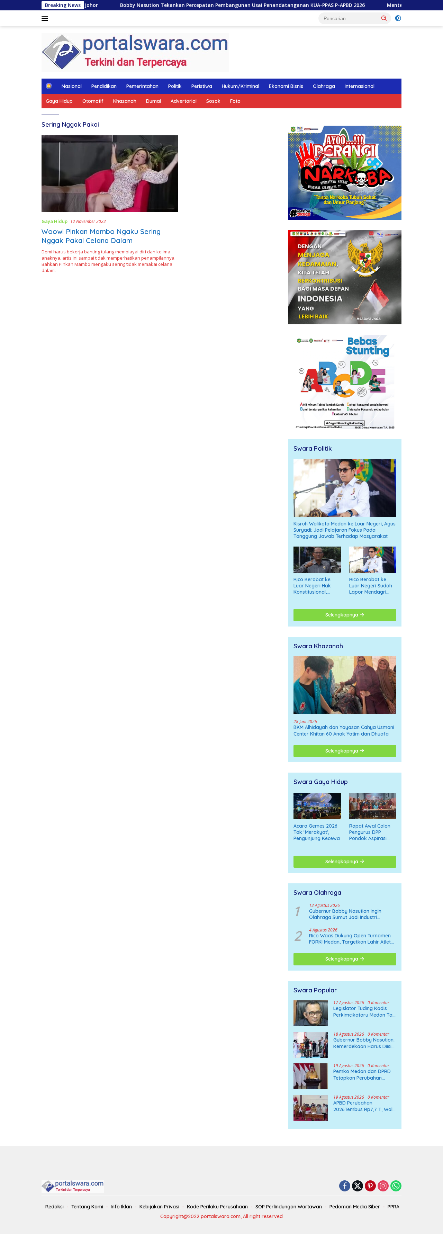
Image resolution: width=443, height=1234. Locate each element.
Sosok (213, 101)
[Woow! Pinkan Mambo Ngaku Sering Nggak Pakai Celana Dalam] (110, 173)
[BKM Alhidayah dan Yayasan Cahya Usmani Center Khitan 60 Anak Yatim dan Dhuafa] (344, 685)
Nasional (72, 86)
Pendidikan (104, 86)
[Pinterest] (370, 1186)
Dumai (153, 101)
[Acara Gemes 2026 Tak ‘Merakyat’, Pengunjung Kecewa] (317, 806)
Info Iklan (121, 1207)
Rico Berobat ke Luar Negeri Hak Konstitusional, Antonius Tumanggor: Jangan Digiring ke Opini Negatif (317, 585)
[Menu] (46, 18)
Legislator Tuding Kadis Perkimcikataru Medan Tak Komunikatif (364, 1011)
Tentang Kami (87, 1207)
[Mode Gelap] (398, 18)
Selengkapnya (342, 615)
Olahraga (324, 86)
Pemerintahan (142, 86)
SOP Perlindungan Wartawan (288, 1207)
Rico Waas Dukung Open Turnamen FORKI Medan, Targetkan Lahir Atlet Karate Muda (350, 939)
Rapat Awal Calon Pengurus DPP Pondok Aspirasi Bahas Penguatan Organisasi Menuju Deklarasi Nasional (370, 832)
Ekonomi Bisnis (286, 86)
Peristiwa (201, 86)
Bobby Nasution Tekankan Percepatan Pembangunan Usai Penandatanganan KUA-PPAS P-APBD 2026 (198, 5)
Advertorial (184, 101)
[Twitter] (357, 1186)
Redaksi (54, 1207)
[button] (384, 18)
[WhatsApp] (395, 1186)
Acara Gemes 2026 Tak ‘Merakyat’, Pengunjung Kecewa (316, 832)
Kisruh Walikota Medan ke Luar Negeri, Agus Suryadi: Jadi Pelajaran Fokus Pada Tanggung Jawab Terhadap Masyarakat (344, 530)
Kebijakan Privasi (159, 1207)
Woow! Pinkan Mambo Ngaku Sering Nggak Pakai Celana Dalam (101, 236)
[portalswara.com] (135, 51)
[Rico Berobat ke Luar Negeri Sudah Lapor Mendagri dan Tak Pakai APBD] (372, 560)
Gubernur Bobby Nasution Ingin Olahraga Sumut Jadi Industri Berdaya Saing (345, 914)
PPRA (393, 1207)
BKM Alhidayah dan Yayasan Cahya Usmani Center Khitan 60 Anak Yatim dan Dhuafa (343, 730)
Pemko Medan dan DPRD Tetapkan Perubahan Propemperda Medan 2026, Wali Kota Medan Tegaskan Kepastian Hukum (362, 1074)
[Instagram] (383, 1186)
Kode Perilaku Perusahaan (217, 1207)
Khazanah (124, 101)
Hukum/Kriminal (240, 86)
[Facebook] (344, 1186)
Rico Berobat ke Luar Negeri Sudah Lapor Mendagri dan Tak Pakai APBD (372, 585)
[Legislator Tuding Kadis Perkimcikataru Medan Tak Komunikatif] (310, 1013)
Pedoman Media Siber (354, 1207)
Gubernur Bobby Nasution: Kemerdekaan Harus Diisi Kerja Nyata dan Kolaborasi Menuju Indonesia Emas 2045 (364, 1043)
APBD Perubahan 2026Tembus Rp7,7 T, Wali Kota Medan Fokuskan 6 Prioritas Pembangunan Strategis (363, 1106)
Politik (175, 86)
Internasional (359, 86)
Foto (235, 101)
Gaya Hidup (59, 101)
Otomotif (92, 101)
